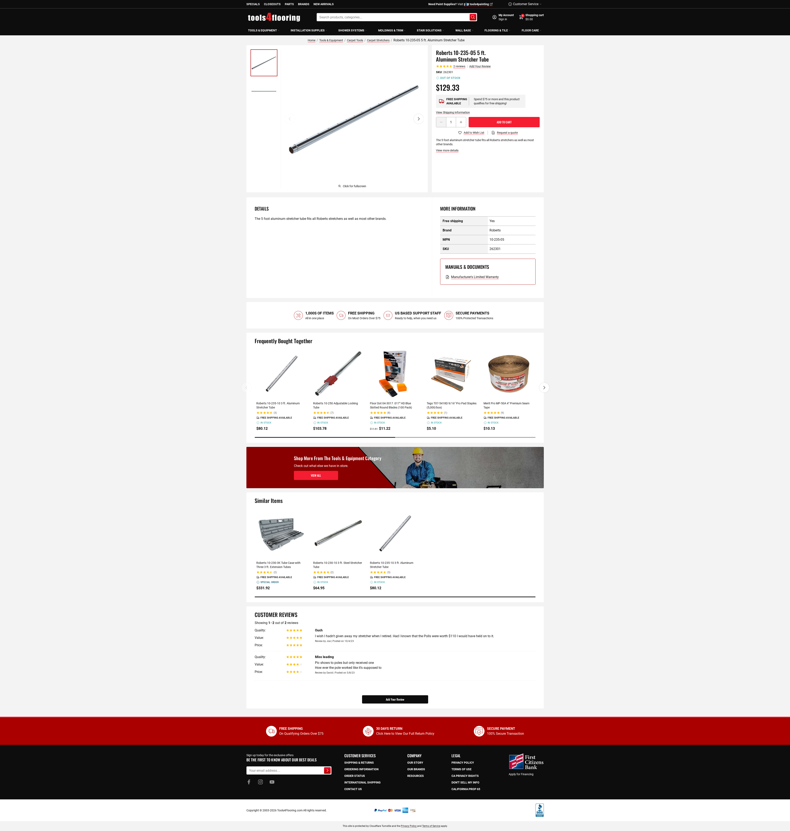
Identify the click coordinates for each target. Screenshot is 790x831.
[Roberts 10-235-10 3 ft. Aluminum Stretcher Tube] (281, 373)
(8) (388, 412)
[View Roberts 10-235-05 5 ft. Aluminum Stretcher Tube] (264, 62)
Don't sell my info (465, 782)
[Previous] (290, 119)
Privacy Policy (409, 826)
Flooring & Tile (496, 30)
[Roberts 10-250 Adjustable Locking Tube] (338, 373)
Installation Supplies (308, 30)
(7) (332, 412)
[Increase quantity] (461, 122)
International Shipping (362, 782)
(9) (502, 412)
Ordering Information (361, 769)
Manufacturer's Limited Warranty (475, 277)
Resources (415, 775)
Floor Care (530, 30)
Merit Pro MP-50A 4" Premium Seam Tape (506, 405)
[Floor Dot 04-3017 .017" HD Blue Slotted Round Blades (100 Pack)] (395, 373)
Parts (289, 4)
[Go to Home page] (274, 17)
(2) (275, 572)
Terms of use (461, 769)
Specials (253, 4)
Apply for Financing (521, 774)
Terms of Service (431, 826)
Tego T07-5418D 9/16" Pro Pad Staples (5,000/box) (451, 405)
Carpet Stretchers (378, 40)
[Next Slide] (544, 388)
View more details (447, 150)
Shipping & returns (359, 762)
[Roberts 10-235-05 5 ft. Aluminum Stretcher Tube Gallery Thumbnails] (264, 77)
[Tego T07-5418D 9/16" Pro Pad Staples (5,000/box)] (452, 373)
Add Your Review (480, 66)
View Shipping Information (453, 112)
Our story (415, 762)
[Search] (473, 17)
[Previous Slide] (246, 388)
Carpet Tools (355, 40)
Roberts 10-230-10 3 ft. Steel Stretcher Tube (337, 565)
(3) (275, 412)
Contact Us (353, 789)
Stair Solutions (429, 30)
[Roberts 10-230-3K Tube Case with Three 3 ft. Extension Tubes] (281, 533)
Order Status (354, 775)
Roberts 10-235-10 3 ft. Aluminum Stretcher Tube (278, 405)
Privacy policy (462, 762)
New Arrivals (324, 4)
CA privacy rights (465, 775)
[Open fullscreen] (354, 118)
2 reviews (459, 66)
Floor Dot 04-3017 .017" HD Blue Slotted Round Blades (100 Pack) (391, 405)
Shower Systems (351, 30)
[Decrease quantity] (441, 122)
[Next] (419, 119)
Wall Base (463, 30)
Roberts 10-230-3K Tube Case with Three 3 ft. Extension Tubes (278, 565)
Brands (303, 4)
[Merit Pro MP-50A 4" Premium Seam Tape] (509, 373)
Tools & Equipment (262, 30)
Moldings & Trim (390, 30)
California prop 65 (465, 789)
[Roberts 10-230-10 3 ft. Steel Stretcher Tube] (338, 533)
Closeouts (272, 4)
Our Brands (416, 769)
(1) (445, 412)
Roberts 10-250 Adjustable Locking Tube (335, 405)
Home (311, 40)
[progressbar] (395, 437)
